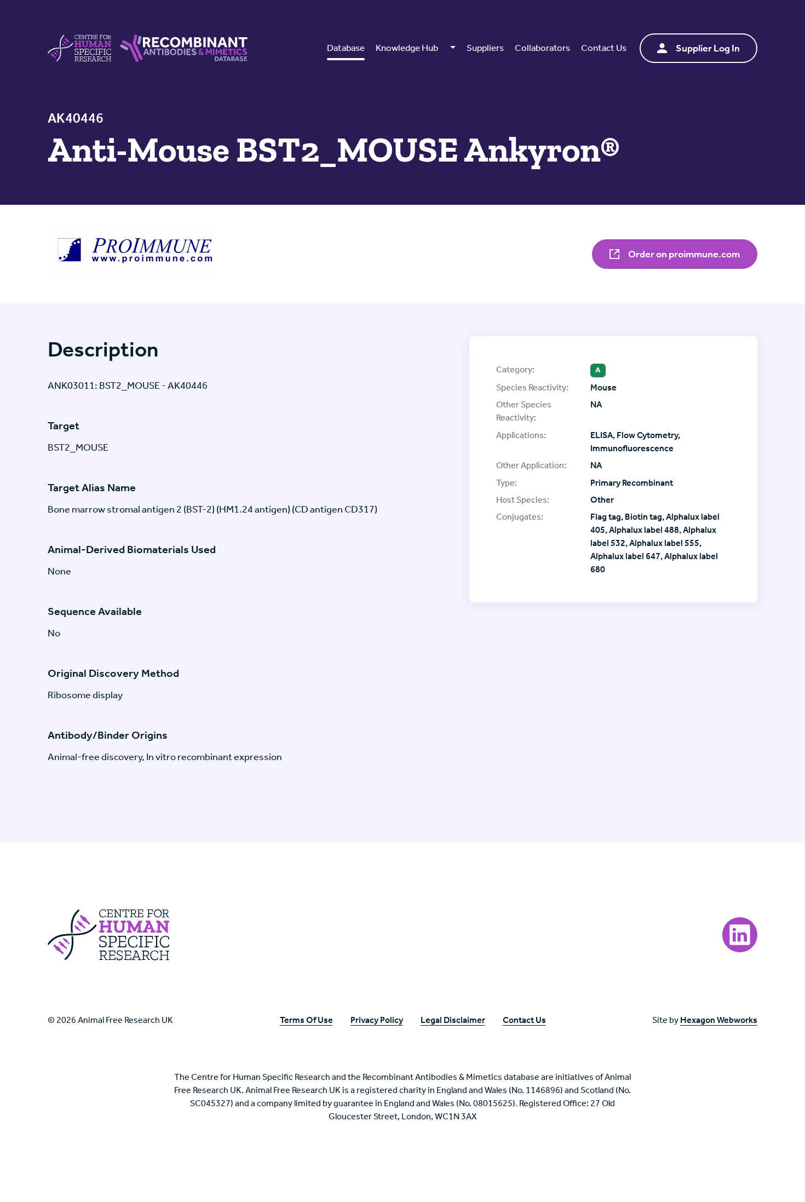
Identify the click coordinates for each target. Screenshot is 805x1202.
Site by (704, 1020)
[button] (415, 48)
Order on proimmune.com (683, 254)
